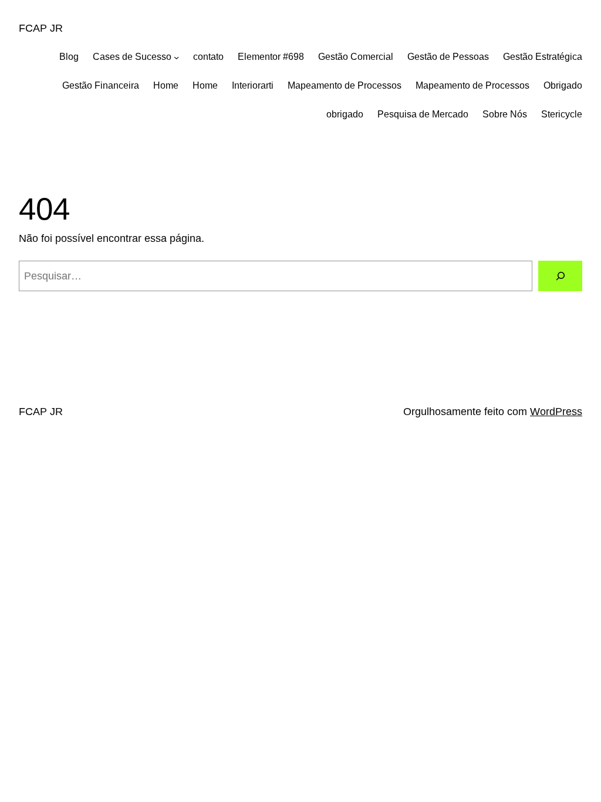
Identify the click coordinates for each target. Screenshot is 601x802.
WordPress (556, 411)
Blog (69, 57)
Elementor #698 (271, 57)
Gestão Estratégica (542, 57)
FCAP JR (41, 28)
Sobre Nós (504, 114)
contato (208, 57)
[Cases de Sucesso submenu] (176, 57)
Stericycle (561, 114)
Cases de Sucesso (132, 57)
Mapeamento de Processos (344, 85)
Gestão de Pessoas (448, 57)
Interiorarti (253, 85)
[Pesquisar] (560, 276)
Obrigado (562, 85)
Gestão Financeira (100, 85)
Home (165, 85)
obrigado (344, 114)
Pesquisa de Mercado (422, 114)
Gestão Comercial (355, 57)
